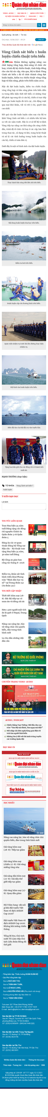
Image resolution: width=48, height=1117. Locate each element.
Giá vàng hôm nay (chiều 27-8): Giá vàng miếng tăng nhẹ (15, 864)
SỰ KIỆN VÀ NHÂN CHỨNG (15, 16)
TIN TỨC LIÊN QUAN (12, 521)
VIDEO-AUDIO (8, 13)
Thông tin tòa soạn (36, 1060)
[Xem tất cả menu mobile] (44, 25)
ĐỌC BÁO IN (21, 13)
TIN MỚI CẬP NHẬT (11, 591)
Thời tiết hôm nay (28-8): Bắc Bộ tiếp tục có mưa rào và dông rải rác (13, 598)
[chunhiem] (24, 672)
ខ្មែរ (20, 19)
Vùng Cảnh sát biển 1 (24, 486)
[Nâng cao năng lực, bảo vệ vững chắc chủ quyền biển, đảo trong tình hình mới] (24, 821)
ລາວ (13, 19)
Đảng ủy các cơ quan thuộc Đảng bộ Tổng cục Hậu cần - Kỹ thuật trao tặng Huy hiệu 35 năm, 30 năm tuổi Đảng (13, 549)
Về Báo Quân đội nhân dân (14, 1060)
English (32, 16)
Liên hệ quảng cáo (31, 1065)
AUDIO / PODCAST (14, 720)
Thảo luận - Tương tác (12, 1065)
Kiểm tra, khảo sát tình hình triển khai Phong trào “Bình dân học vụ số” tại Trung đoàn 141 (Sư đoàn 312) (13, 580)
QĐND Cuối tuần (37, 13)
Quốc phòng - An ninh (10, 35)
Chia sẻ (41, 40)
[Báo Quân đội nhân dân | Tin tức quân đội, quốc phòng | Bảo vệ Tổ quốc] (24, 5)
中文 (41, 16)
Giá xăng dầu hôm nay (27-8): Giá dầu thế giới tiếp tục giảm (14, 879)
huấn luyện (7, 489)
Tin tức (23, 35)
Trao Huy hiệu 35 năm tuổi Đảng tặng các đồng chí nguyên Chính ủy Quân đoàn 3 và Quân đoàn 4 (14, 531)
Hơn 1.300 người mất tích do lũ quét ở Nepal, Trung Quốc (14, 613)
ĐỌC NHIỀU (9, 803)
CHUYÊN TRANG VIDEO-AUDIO (17, 682)
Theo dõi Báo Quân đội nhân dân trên (16, 45)
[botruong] (24, 658)
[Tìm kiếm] (39, 25)
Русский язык (30, 19)
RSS (43, 1065)
